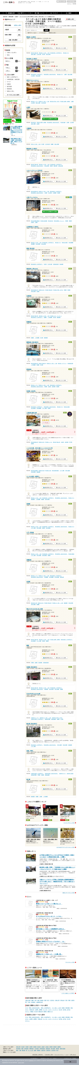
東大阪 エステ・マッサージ (56, 316)
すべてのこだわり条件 (13, 94)
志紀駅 (38, 123)
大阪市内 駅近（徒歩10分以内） (51, 773)
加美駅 (36, 662)
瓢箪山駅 (62, 577)
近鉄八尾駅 (33, 54)
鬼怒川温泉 (62, 1048)
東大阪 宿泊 (33, 122)
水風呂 (63, 1008)
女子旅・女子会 (66, 1009)
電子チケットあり (32, 32)
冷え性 (60, 1009)
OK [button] (70, 1061)
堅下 (26, 1002)
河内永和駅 (33, 472)
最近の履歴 (71, 1)
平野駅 (32, 662)
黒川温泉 (53, 1048)
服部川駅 (55, 165)
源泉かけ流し (10, 91)
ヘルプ (66, 1054)
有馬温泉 (26, 1048)
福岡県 (59, 1046)
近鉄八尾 (57, 1000)
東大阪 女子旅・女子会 (54, 101)
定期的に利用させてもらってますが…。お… (50, 941)
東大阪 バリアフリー (62, 363)
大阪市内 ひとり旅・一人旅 (45, 717)
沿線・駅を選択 (13, 40)
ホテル (26, 1009)
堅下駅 (70, 442)
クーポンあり (42, 32)
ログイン (69, 3)
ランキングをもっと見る (69, 822)
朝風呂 (32, 1011)
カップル (45, 1009)
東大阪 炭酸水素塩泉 (35, 220)
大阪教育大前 (39, 1002)
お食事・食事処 (38, 1009)
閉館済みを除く (52, 32)
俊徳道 (41, 1000)
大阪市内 (43, 1050)
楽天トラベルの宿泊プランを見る (50, 118)
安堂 (29, 1002)
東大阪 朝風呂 (71, 554)
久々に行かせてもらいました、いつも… (49, 916)
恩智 (69, 1000)
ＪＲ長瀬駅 (50, 317)
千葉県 (27, 1046)
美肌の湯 (40, 1011)
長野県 (51, 1046)
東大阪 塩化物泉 (44, 220)
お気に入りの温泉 (61, 1)
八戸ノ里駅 (44, 408)
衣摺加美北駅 (56, 264)
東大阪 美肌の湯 (34, 191)
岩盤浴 (45, 1011)
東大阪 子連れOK (34, 52)
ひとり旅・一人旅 (56, 1008)
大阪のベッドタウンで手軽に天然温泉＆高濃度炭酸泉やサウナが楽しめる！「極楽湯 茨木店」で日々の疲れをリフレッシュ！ (57, 881)
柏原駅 (32, 443)
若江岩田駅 (38, 244)
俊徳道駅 (58, 317)
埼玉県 (23, 1046)
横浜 (17, 1050)
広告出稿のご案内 (49, 1054)
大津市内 (53, 1050)
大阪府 (43, 1046)
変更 (19, 29)
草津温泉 (18, 1048)
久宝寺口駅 (39, 54)
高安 (66, 1000)
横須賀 (23, 1050)
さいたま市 (30, 1050)
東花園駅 (33, 244)
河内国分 (33, 1002)
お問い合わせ (73, 1054)
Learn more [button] (21, 1062)
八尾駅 (65, 74)
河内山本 (62, 1000)
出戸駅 (61, 719)
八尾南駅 (54, 192)
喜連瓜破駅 (53, 719)
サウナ (26, 1008)
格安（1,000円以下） (46, 1008)
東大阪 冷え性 (41, 290)
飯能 (35, 1050)
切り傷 (36, 1011)
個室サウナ (50, 1011)
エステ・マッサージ (53, 1009)
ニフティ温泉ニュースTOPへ (68, 993)
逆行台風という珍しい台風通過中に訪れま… (50, 929)
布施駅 (37, 796)
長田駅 (43, 528)
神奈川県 (18, 1046)
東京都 (39, 1046)
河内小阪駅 (67, 470)
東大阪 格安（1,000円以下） (56, 52)
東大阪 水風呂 (65, 242)
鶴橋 (32, 1000)
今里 (35, 1000)
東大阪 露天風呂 (55, 470)
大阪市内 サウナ (62, 773)
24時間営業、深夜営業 (13, 79)
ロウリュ (27, 1011)
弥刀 (48, 1000)
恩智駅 (66, 220)
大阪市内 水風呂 (70, 773)
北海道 (47, 1046)
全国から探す (17, 25)
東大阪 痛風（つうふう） (59, 220)
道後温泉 (48, 1048)
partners (31, 1060)
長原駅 (58, 192)
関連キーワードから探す (9, 1052)
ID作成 (74, 3)
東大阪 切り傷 (41, 470)
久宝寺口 (52, 1000)
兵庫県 (31, 1046)
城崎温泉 (31, 1048)
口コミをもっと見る (70, 962)
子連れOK (31, 1009)
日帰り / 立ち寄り (12, 52)
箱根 (22, 1048)
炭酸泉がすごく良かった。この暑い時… (49, 954)
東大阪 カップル (34, 101)
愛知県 (55, 1046)
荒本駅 (49, 408)
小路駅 (40, 796)
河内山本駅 (48, 54)
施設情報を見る (48, 48)
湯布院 (57, 1048)
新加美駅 (61, 264)
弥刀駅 (43, 54)
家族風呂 (9, 88)
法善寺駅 (53, 386)
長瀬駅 (52, 144)
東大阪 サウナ (66, 52)
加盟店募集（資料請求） (37, 1054)
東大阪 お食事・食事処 (65, 101)
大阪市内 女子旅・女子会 (57, 717)
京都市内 (48, 1050)
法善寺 (72, 1000)
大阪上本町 (28, 1000)
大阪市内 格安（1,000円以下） (37, 719)
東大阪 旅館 (63, 122)
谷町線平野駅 (47, 719)
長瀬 (45, 1000)
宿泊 (72, 1008)
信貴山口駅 (60, 165)
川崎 (20, 1050)
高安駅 (51, 165)
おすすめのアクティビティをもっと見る (66, 847)
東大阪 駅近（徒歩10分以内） (50, 74)
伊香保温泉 (42, 1048)
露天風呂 (67, 1008)
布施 (38, 1000)
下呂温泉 (36, 1048)
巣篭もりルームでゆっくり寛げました (49, 904)
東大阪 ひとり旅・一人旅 (44, 52)
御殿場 (38, 1050)
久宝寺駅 (33, 75)
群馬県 (35, 1046)
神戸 (57, 1050)
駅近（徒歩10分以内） (34, 1008)
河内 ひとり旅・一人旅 (36, 144)
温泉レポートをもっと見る (69, 892)
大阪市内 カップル (35, 717)
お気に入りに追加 (62, 48)
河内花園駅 (71, 242)
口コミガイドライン (59, 1054)
